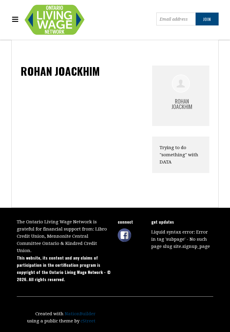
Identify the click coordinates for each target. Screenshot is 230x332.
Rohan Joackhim (181, 103)
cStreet (88, 321)
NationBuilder (80, 313)
